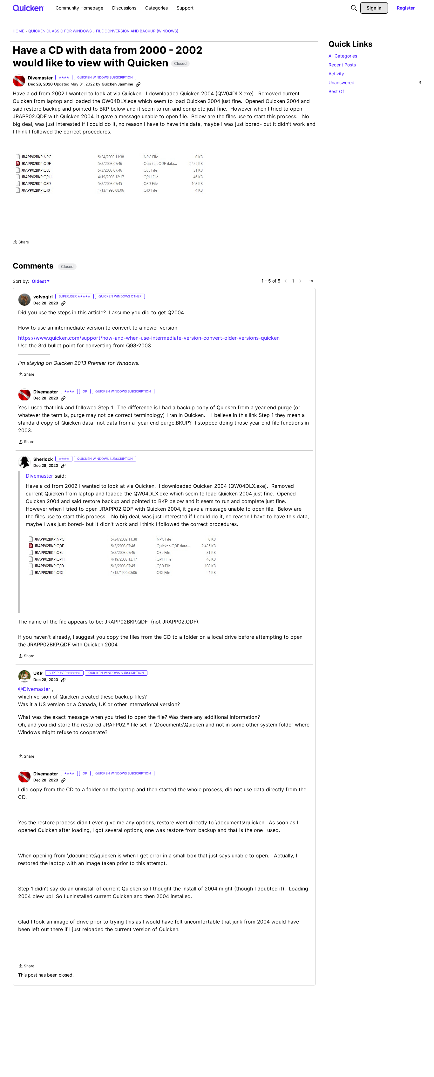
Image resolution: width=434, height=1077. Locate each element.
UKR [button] (38, 673)
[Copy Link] (138, 84)
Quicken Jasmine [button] (117, 84)
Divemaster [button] (40, 77)
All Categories (343, 55)
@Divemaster (34, 689)
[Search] (354, 8)
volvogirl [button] (43, 296)
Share (21, 243)
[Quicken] (28, 8)
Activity (336, 73)
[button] (19, 80)
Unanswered (375, 82)
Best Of (336, 91)
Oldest (39, 281)
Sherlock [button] (43, 459)
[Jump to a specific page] (311, 281)
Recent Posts (342, 64)
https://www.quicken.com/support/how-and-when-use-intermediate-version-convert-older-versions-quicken (149, 338)
